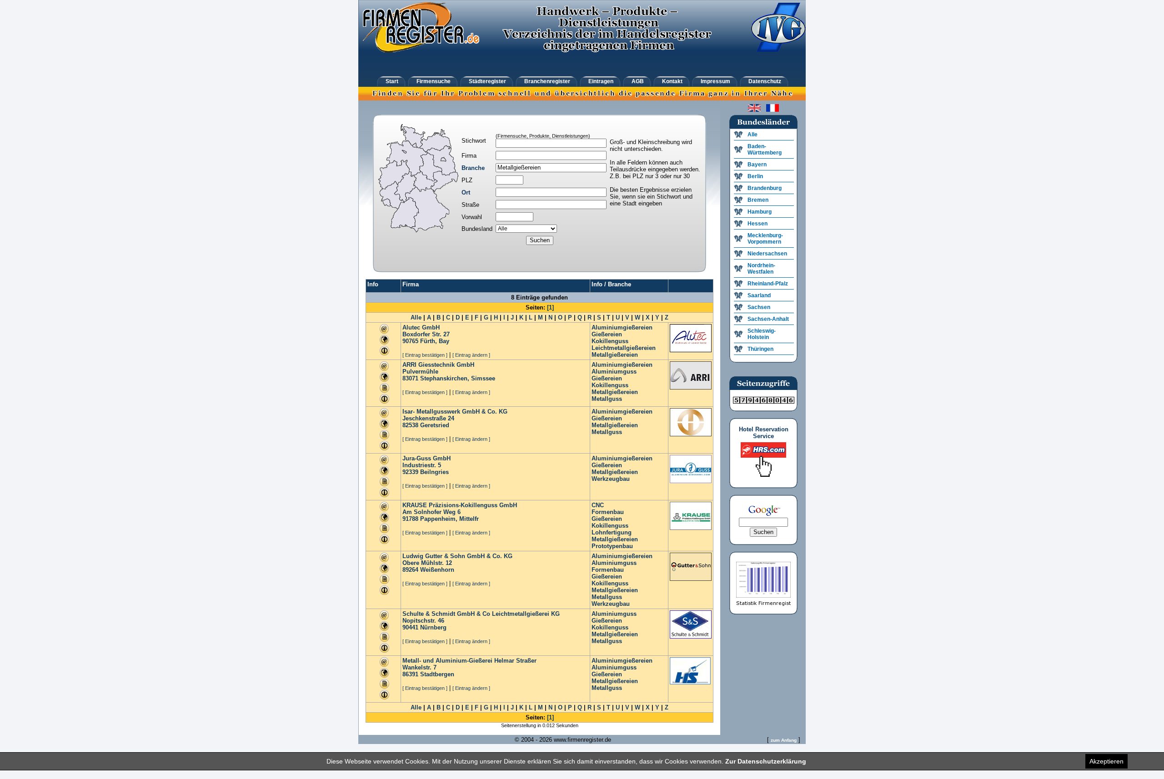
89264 (410, 569)
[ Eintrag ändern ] (471, 355)
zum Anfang (784, 740)
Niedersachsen (767, 253)
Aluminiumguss (614, 371)
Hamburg (760, 212)
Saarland (759, 295)
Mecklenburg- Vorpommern (765, 238)
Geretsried (434, 425)
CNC (598, 505)
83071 (410, 378)
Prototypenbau (612, 546)
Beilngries (434, 472)
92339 (410, 472)
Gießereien (607, 334)
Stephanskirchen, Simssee (457, 378)
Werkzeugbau (611, 478)
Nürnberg (433, 627)
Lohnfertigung (612, 532)
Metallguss (607, 398)
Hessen (758, 223)
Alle (416, 317)
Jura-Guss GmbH (426, 458)
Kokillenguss (610, 341)
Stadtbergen (437, 674)
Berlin (755, 176)
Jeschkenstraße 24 (428, 418)
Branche (473, 168)
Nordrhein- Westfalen (761, 268)
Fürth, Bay (434, 341)
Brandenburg (765, 188)
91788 (410, 518)
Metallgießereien (615, 354)
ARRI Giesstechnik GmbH (438, 364)
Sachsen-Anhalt (768, 319)
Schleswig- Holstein (762, 334)
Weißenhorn (437, 569)
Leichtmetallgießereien (624, 348)
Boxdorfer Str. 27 (426, 334)
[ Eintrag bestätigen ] (424, 355)
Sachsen (759, 307)
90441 (410, 627)
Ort (466, 192)
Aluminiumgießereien (622, 327)
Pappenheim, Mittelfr (449, 518)
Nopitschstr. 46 (423, 620)
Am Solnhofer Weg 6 (431, 512)
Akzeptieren (1106, 761)
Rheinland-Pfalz (768, 283)
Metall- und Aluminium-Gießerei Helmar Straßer (469, 660)
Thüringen (760, 349)
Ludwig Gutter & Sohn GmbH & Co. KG (457, 556)
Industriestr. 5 (421, 465)
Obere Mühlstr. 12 (427, 562)
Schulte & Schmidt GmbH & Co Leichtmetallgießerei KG (481, 613)
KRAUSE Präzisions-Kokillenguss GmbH (459, 505)
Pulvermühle (420, 371)
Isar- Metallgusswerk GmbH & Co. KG (454, 411)
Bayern (757, 164)
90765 (410, 341)
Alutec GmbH (421, 327)
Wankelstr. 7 (419, 667)
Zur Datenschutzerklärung (765, 761)
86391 (410, 674)
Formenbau (608, 512)
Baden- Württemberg (765, 149)
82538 (410, 425)
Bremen (758, 200)
